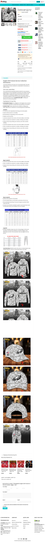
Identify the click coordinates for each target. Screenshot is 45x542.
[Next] (15, 14)
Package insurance (21, 23)
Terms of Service (15, 526)
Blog (32, 4)
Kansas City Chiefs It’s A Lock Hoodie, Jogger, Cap (4, 470)
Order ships (25, 64)
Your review (5, 491)
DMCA (24, 526)
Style (19, 14)
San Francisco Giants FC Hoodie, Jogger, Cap (28, 470)
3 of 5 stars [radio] (14, 488)
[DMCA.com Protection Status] (37, 520)
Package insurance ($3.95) (23, 26)
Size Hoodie (20, 19)
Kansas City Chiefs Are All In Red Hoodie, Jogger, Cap (20, 471)
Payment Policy (26, 524)
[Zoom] (3, 21)
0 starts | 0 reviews (24, 12)
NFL (18, 8)
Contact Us (25, 520)
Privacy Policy (14, 524)
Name (4, 499)
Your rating (5, 486)
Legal (24, 527)
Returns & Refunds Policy (17, 522)
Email (19, 499)
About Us (28, 4)
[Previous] (3, 14)
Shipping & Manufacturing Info (10, 455)
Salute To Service (22, 69)
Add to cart (27, 37)
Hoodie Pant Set (23, 67)
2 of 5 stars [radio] (9, 488)
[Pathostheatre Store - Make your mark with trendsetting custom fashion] (4, 2)
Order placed (20, 64)
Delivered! (30, 64)
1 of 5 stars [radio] (4, 488)
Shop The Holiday (15, 4)
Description (5, 78)
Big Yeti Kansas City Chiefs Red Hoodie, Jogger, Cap (12, 470)
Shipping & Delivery (27, 522)
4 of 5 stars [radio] (20, 488)
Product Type (22, 4)
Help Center (41, 4)
